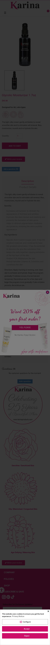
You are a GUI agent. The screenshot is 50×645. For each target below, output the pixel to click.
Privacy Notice (18, 616)
